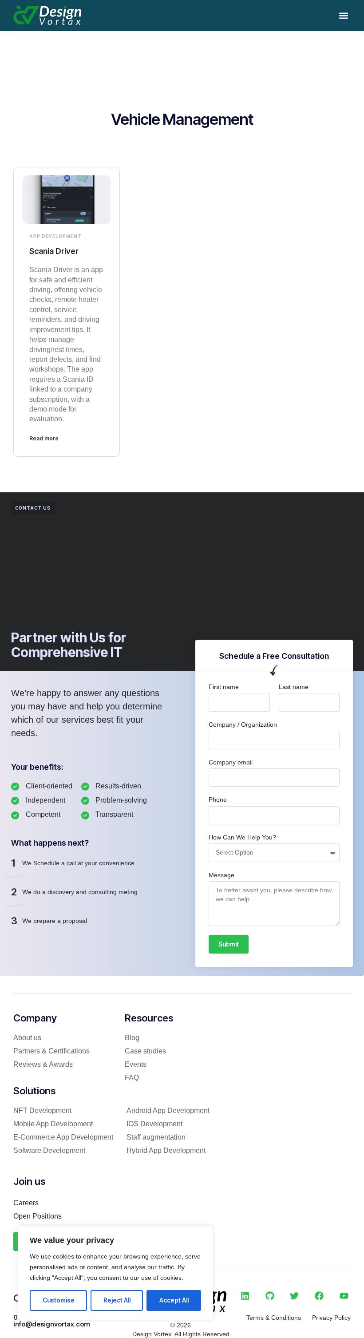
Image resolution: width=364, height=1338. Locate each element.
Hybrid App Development (166, 1150)
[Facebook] (319, 1296)
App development (55, 236)
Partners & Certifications (51, 1051)
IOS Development (154, 1124)
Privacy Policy (331, 1317)
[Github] (270, 1296)
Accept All (174, 1300)
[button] (343, 15)
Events (135, 1064)
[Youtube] (344, 1296)
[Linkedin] (245, 1296)
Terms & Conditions (273, 1317)
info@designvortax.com (51, 1324)
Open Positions (37, 1216)
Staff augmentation (156, 1137)
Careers (26, 1203)
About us (27, 1037)
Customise (59, 1300)
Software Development (49, 1150)
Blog (132, 1037)
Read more (44, 438)
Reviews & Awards (43, 1064)
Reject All (117, 1300)
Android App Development (168, 1110)
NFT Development (42, 1110)
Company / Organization (243, 724)
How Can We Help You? (242, 837)
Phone (218, 799)
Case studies (145, 1051)
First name (224, 686)
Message (221, 875)
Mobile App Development (53, 1124)
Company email (231, 762)
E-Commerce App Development (63, 1137)
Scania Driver (54, 251)
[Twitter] (294, 1296)
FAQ (132, 1077)
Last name (294, 686)
